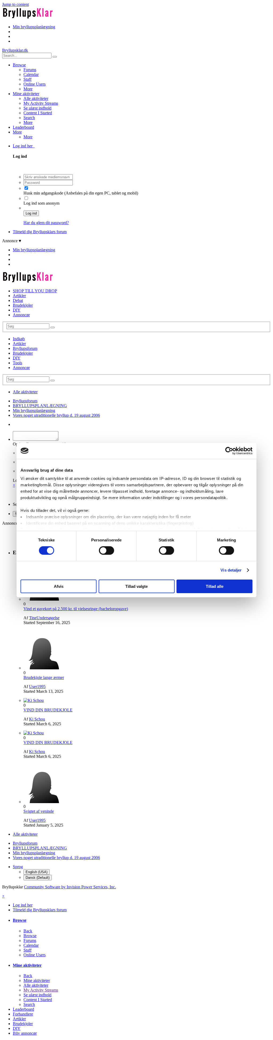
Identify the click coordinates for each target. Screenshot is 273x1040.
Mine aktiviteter (26, 93)
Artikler (19, 295)
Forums (29, 69)
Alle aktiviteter (35, 98)
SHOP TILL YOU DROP (35, 291)
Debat (18, 300)
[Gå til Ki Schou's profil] (33, 700)
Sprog (18, 866)
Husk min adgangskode (43, 193)
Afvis (58, 586)
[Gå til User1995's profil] (43, 668)
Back (27, 931)
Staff (27, 79)
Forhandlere (23, 1014)
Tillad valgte (136, 586)
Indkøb (19, 339)
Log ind (31, 213)
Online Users (34, 84)
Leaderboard (23, 127)
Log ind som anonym (41, 203)
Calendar (31, 74)
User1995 (37, 686)
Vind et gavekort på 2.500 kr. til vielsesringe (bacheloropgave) (75, 608)
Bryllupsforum (25, 348)
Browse (19, 65)
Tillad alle (214, 586)
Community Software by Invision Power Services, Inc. (70, 887)
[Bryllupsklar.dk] (28, 17)
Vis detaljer (231, 570)
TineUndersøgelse (44, 618)
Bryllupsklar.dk (15, 50)
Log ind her (24, 146)
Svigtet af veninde (38, 811)
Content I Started (37, 113)
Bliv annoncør (25, 1033)
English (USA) (36, 872)
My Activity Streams (40, 103)
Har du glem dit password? (46, 222)
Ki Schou (37, 719)
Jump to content (15, 4)
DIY (17, 310)
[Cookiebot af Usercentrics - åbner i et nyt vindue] (229, 451)
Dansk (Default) (38, 878)
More (28, 89)
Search (29, 117)
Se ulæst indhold (37, 108)
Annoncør (21, 315)
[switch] (106, 550)
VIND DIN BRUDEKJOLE (48, 710)
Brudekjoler (23, 305)
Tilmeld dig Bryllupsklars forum (40, 231)
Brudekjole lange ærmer (43, 677)
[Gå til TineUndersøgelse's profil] (43, 599)
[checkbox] (26, 188)
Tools (17, 363)
